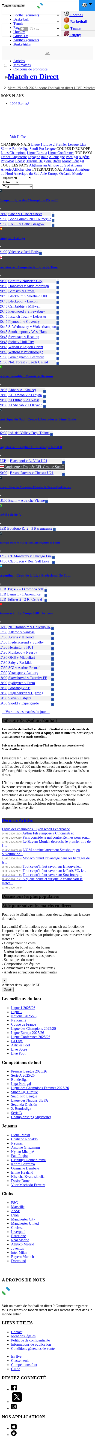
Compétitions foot (24, 1365)
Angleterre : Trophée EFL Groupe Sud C (34, 467)
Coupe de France (23, 1024)
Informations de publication (31, 1344)
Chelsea (17, 1227)
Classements (20, 1360)
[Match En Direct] (17, 1294)
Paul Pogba (19, 1156)
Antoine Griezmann (25, 1147)
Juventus (17, 1248)
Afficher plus (21, 169)
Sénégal (78, 161)
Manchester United (25, 1223)
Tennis (75, 28)
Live (36, 29)
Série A (6, 149)
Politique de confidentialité (30, 1340)
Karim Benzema (23, 1164)
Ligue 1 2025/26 (23, 1008)
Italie (44, 157)
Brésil (57, 161)
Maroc (66, 161)
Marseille (17, 1207)
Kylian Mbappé (22, 1152)
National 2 (18, 1020)
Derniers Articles (17, 820)
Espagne (34, 157)
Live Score (19, 1049)
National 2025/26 (23, 1016)
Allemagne (57, 157)
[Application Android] (14, 1435)
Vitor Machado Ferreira (28, 1185)
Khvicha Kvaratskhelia (28, 1176)
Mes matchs (22, 65)
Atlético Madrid (22, 1244)
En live (16, 1356)
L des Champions (13, 153)
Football (26, 15)
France (6, 157)
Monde (77, 173)
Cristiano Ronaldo (24, 1139)
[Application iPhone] (14, 1428)
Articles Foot (20, 1045)
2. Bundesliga (21, 1109)
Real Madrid (20, 1240)
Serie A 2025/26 (23, 1075)
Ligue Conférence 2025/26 (30, 1037)
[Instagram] (14, 1408)
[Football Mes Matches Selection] (13, 29)
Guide (15, 1369)
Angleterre (19, 157)
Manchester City (23, 1219)
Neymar (17, 1143)
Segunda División (24, 1104)
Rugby (75, 35)
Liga (83, 144)
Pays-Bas (7, 161)
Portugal (72, 157)
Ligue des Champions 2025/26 (33, 1028)
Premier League (67, 144)
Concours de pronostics (30, 69)
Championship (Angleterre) (31, 1117)
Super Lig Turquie (24, 1092)
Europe (53, 173)
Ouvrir (8, 989)
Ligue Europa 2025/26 (27, 1033)
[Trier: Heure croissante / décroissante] (53, 19)
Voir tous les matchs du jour (26, 712)
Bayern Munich (22, 1257)
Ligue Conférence (61, 153)
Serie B (16, 1113)
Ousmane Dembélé (25, 1168)
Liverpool (18, 1232)
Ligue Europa (37, 153)
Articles (19, 61)
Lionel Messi (20, 1135)
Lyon (15, 1215)
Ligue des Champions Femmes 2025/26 (40, 1088)
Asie (43, 173)
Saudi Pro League (43, 149)
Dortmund (18, 1261)
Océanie (65, 173)
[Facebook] (14, 1389)
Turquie (32, 161)
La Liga (17, 1041)
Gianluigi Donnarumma (28, 1160)
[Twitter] (17, 1402)
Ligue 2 (49, 144)
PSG (14, 1203)
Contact (16, 1332)
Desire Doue (20, 1181)
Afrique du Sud (59, 165)
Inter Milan (19, 1252)
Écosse (20, 161)
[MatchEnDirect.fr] (47, 7)
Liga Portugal (21, 1084)
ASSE (15, 1211)
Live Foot (18, 1053)
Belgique (45, 161)
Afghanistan (38, 165)
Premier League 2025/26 (29, 1071)
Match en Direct (33, 76)
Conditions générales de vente (33, 1348)
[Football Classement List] (4, 29)
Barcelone (18, 1236)
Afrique (68, 169)
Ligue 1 (36, 144)
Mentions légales (23, 1336)
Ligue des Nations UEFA (29, 1100)
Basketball (21, 19)
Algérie (84, 157)
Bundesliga (20, 149)
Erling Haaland (22, 1172)
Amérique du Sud (26, 173)
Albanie (76, 165)
